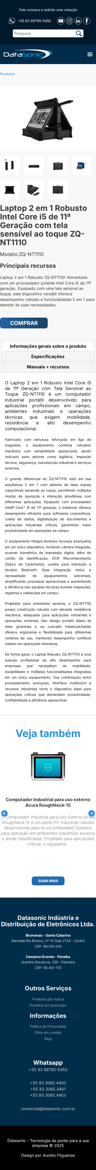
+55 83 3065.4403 (48, 1095)
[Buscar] (78, 33)
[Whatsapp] (12, 21)
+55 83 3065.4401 (48, 1089)
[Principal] (27, 54)
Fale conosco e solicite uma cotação (48, 10)
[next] (91, 813)
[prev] (4, 813)
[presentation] (4, 813)
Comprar (24, 323)
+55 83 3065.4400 (48, 1082)
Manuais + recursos (48, 366)
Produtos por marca (48, 999)
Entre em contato (48, 1032)
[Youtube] (60, 21)
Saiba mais (48, 881)
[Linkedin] (78, 21)
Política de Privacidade (48, 1026)
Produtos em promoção (48, 1005)
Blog (48, 1038)
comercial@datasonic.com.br (48, 1108)
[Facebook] (86, 21)
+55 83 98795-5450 (48, 1069)
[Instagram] (69, 21)
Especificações (47, 356)
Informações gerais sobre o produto (48, 346)
